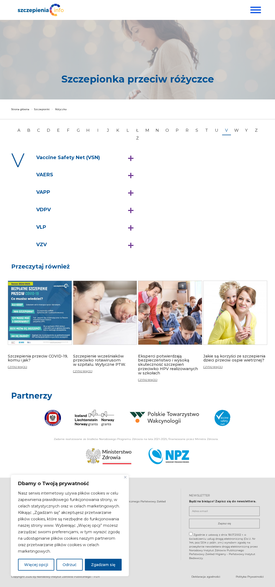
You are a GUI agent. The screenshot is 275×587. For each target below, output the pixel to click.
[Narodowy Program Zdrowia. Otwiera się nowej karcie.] (169, 456)
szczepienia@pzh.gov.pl (104, 523)
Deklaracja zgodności (205, 576)
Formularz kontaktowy (103, 533)
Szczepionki (42, 109)
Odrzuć (70, 564)
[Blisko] (125, 477)
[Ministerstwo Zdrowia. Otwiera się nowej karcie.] (108, 456)
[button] (86, 158)
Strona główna (20, 109)
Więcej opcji (36, 564)
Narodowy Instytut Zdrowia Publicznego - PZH (68, 576)
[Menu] (255, 10)
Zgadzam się (103, 564)
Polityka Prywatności (250, 576)
